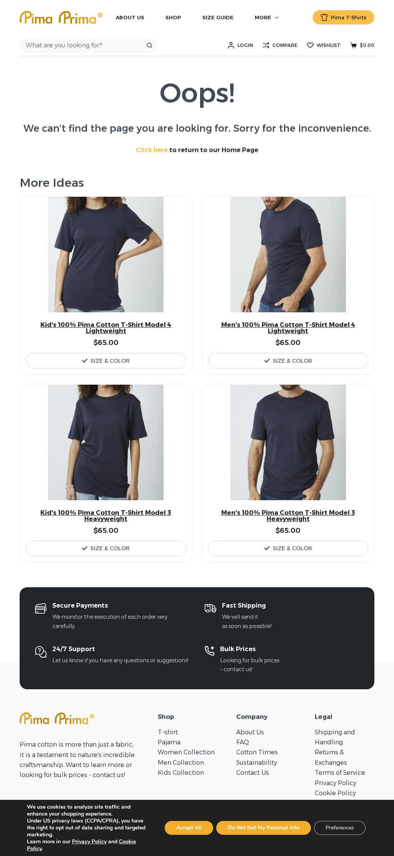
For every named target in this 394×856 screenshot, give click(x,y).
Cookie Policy (335, 793)
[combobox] (81, 45)
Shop (173, 17)
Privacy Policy (335, 783)
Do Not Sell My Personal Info (263, 827)
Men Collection (181, 762)
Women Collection (186, 752)
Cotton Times (257, 752)
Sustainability (256, 762)
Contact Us (252, 772)
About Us (130, 17)
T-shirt (168, 732)
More (263, 17)
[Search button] (149, 45)
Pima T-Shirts (348, 17)
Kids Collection (181, 772)
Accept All (189, 827)
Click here (152, 150)
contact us (108, 775)
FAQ (242, 742)
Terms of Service (340, 772)
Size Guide (218, 17)
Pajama (169, 742)
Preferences (340, 827)
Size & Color (110, 360)
